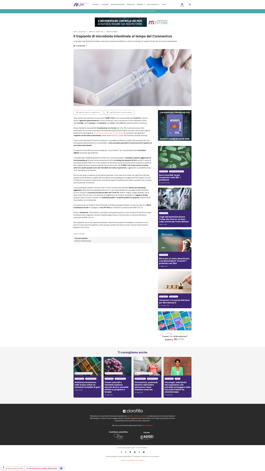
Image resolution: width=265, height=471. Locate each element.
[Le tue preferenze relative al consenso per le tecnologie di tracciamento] (4, 467)
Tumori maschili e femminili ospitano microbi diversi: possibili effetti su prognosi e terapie (116, 387)
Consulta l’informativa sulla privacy (132, 460)
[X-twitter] (139, 452)
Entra (182, 6)
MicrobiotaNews (147, 425)
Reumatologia (152, 378)
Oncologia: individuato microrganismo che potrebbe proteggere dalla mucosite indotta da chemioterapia (177, 387)
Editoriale (82, 31)
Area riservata (90, 378)
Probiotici (173, 296)
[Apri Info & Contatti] (159, 4)
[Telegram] (135, 452)
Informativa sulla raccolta (13, 468)
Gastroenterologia (176, 171)
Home (75, 31)
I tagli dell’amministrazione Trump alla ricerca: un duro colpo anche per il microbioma (174, 219)
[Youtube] (144, 452)
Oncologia (109, 378)
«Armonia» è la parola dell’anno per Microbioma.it (174, 301)
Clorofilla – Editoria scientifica (137, 416)
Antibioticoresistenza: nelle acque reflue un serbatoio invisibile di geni (87, 384)
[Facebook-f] (121, 452)
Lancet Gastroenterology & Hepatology (108, 133)
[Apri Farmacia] (144, 4)
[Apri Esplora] (99, 4)
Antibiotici (79, 378)
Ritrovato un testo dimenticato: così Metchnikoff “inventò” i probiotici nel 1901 (174, 261)
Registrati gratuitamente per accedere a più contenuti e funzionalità (132, 11)
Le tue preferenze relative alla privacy (41, 468)
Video (177, 378)
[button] (190, 4)
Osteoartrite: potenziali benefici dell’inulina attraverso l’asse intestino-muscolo (146, 386)
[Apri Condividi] (86, 46)
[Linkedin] (130, 452)
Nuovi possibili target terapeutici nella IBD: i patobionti (170, 177)
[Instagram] (126, 452)
